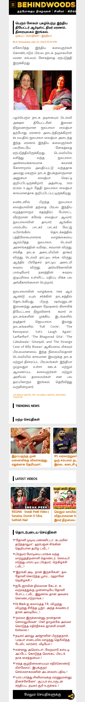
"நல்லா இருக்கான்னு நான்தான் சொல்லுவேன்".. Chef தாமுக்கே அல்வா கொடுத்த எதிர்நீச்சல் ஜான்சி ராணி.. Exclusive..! (43, 624)
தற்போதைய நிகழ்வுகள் (34, 11)
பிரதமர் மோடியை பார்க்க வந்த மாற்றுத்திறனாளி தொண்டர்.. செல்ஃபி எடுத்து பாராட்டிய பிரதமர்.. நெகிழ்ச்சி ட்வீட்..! (42, 560)
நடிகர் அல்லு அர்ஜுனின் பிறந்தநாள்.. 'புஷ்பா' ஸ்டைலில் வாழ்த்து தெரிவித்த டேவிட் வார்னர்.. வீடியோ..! (42, 640)
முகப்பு (19, 36)
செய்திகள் (32, 36)
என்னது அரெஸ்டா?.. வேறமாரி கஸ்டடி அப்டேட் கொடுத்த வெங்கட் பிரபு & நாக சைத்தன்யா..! (42, 654)
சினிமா (59, 11)
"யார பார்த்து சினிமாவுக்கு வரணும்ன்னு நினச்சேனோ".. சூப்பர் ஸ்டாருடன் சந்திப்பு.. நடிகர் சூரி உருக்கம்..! (43, 682)
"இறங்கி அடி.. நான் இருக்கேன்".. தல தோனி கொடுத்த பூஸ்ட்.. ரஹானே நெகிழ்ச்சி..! (41, 576)
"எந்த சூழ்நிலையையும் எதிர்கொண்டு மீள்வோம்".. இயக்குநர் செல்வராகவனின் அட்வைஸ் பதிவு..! (42, 668)
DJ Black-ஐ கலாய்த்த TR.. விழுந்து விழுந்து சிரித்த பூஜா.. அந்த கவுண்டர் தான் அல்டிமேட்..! (42, 608)
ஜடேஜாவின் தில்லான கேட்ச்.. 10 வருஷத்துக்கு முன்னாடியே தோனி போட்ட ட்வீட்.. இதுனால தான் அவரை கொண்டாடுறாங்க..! (41, 592)
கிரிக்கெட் (74, 11)
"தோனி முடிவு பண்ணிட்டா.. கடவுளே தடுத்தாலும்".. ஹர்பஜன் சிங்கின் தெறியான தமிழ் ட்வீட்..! (41, 544)
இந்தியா (46, 36)
